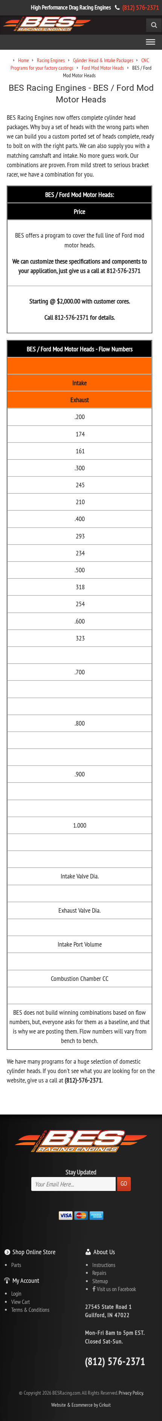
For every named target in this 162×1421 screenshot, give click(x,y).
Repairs (99, 1272)
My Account (25, 1280)
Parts (16, 1265)
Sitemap (100, 1281)
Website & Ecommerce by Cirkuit (81, 1405)
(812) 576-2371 (140, 7)
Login (16, 1293)
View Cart (20, 1301)
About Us (104, 1251)
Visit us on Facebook (116, 1289)
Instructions (103, 1265)
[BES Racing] (47, 24)
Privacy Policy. (131, 1393)
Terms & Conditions (30, 1309)
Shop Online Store (33, 1251)
